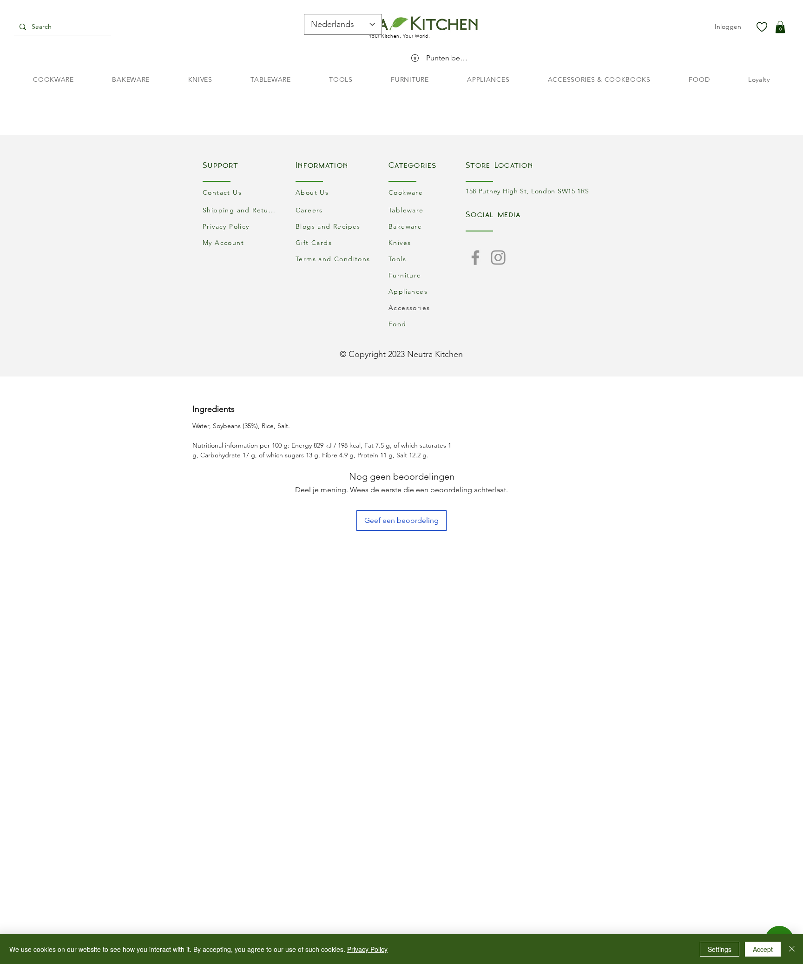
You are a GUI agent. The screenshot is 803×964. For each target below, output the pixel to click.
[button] (780, 27)
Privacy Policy (367, 949)
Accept (763, 949)
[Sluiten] (791, 949)
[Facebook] (475, 257)
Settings (719, 949)
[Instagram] (498, 257)
